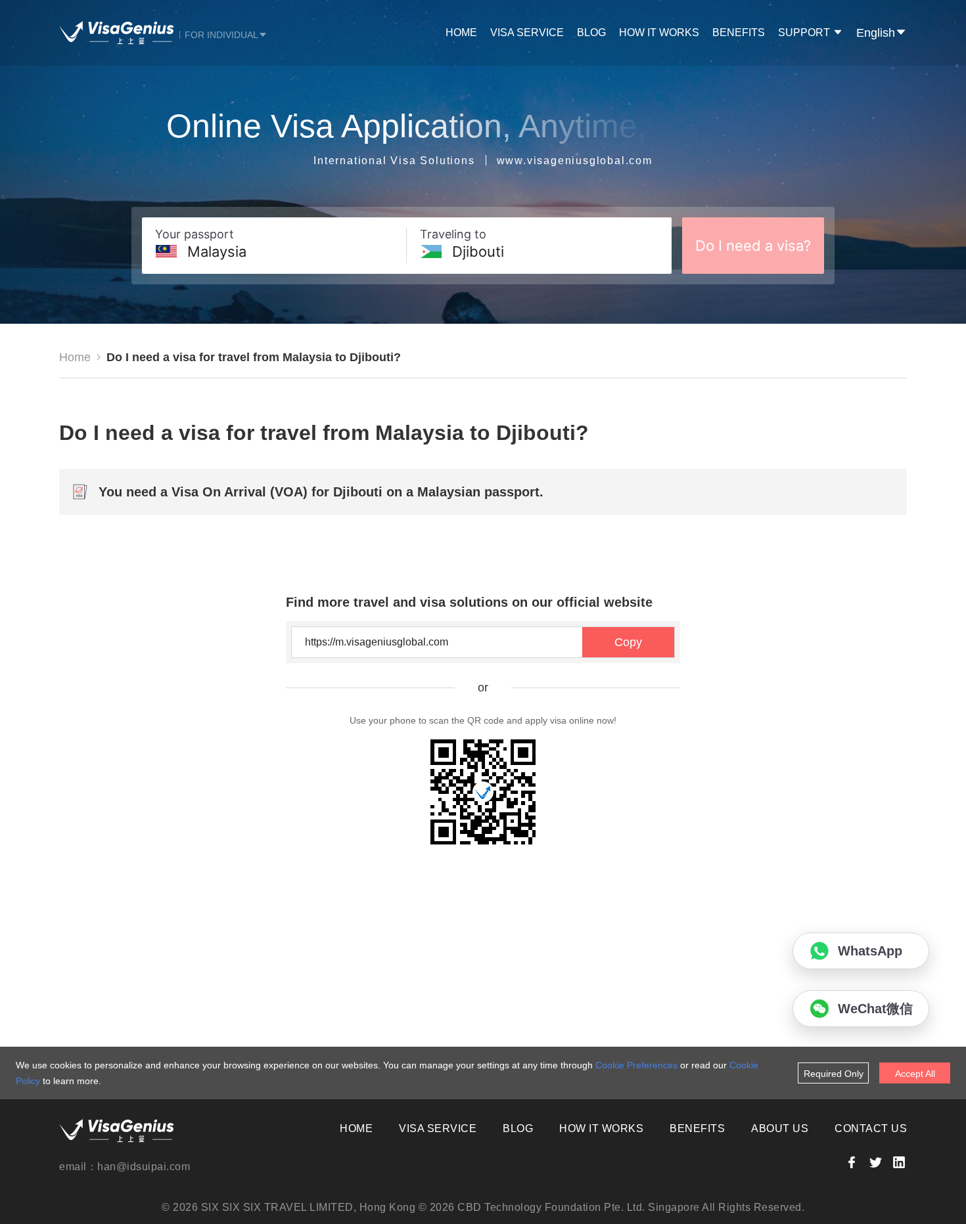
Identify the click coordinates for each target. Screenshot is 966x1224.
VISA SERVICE (527, 32)
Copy (628, 642)
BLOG (591, 32)
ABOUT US (779, 1128)
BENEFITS (738, 32)
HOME (461, 32)
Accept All (915, 1073)
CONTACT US (871, 1128)
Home (75, 357)
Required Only (833, 1073)
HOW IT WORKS (659, 32)
